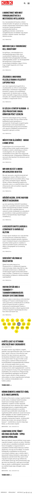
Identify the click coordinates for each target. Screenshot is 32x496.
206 (4, 324)
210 (24, 324)
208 (14, 324)
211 (28, 324)
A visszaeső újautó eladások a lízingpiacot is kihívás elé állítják (15, 229)
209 (19, 324)
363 (17, 327)
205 (29, 320)
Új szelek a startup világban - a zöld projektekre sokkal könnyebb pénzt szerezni (15, 111)
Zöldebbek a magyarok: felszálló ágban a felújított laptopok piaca (14, 80)
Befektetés (5, 426)
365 (27, 327)
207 (9, 324)
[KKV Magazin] (7, 3)
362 (12, 327)
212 (6, 327)
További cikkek (6, 385)
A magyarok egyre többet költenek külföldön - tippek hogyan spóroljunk (13, 434)
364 (22, 327)
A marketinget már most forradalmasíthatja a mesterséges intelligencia (13, 16)
